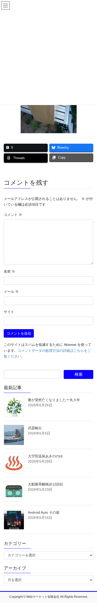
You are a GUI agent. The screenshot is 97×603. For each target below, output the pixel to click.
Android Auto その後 (43, 512)
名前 (9, 271)
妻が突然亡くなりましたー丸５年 (54, 400)
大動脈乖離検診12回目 (45, 484)
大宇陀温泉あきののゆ (45, 456)
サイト (9, 312)
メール (11, 292)
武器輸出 (35, 428)
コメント (13, 215)
